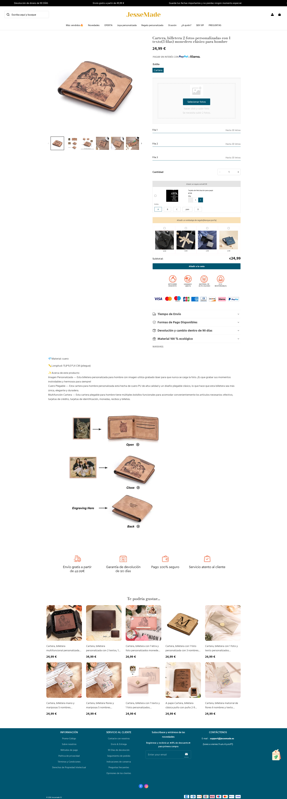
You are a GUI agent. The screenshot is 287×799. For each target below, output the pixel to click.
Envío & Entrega (119, 744)
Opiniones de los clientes (118, 773)
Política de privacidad (69, 756)
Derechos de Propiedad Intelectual (69, 767)
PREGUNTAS (215, 25)
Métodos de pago (69, 750)
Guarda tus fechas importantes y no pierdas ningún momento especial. (205, 3)
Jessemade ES (57, 797)
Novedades (94, 25)
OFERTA (108, 25)
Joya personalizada (127, 25)
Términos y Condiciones (69, 761)
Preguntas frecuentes (119, 767)
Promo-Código (69, 738)
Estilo (156, 204)
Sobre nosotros (69, 744)
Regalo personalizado (152, 25)
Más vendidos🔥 (74, 25)
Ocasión (172, 25)
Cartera (158, 70)
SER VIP (200, 25)
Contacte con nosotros (119, 738)
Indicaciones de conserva (119, 761)
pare (187, 209)
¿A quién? (186, 25)
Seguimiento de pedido (118, 756)
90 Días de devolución (118, 750)
